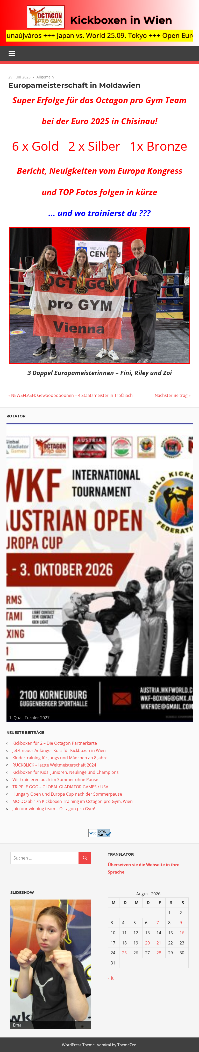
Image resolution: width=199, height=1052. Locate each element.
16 (182, 933)
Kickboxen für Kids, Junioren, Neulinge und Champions (65, 772)
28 (159, 953)
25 (124, 953)
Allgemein (45, 77)
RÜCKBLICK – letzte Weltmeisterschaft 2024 (54, 765)
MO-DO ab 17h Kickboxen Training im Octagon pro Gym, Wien (72, 801)
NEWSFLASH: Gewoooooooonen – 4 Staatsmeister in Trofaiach (72, 395)
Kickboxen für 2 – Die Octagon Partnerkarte (54, 743)
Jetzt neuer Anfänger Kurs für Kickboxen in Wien (59, 750)
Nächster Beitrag (171, 395)
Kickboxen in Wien (121, 20)
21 (159, 943)
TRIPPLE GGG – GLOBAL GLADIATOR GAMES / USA (60, 787)
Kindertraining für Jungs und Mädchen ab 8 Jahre (60, 758)
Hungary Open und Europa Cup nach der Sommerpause (67, 794)
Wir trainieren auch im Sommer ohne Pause (55, 779)
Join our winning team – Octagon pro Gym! (53, 808)
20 (147, 943)
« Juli (112, 978)
